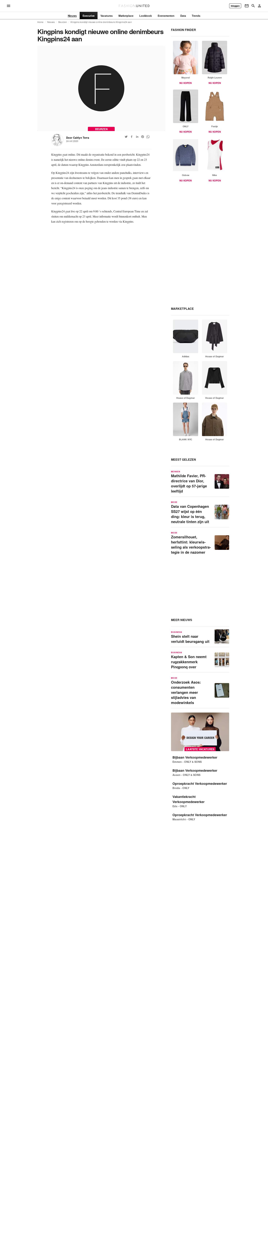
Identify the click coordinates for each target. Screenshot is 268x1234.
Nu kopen (185, 83)
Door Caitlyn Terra (77, 137)
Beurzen (62, 22)
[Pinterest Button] (142, 136)
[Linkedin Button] (137, 136)
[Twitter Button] (126, 136)
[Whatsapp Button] (148, 136)
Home (40, 22)
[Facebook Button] (131, 136)
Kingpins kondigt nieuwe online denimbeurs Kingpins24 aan (101, 22)
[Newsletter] (246, 6)
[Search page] (253, 6)
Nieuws (51, 22)
